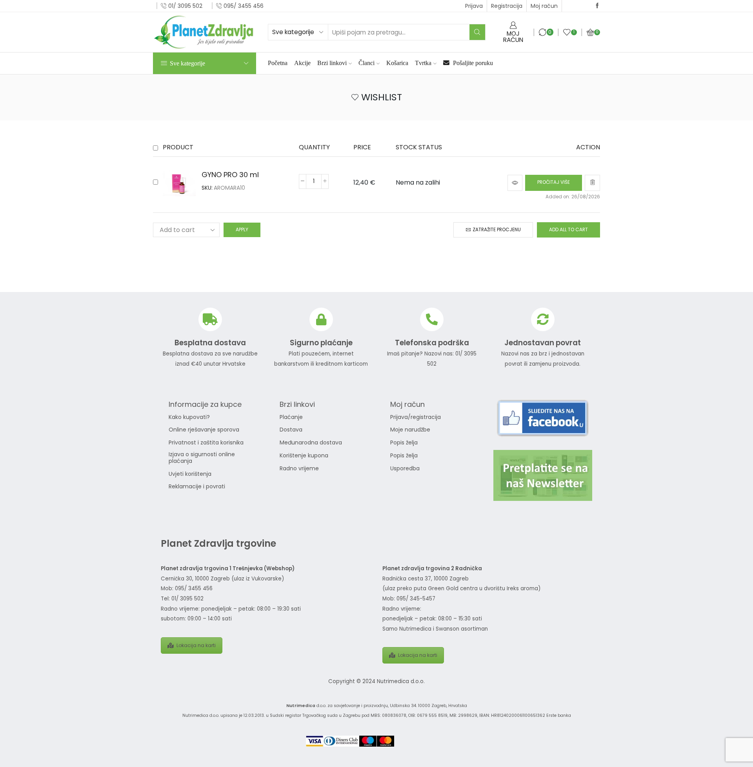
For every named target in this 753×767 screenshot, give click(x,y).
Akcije (302, 63)
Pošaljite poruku (472, 63)
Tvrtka (423, 63)
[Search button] (477, 32)
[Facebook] (597, 6)
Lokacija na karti (196, 645)
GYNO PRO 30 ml (230, 175)
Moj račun (544, 6)
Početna (277, 63)
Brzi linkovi (332, 63)
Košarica (397, 63)
